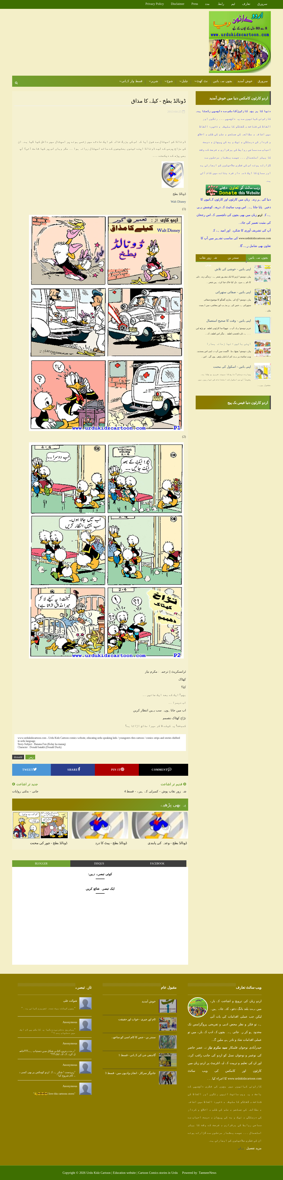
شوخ (170, 81)
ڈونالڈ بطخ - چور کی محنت (48, 843)
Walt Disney (178, 201)
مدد (207, 4)
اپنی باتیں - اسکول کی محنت (232, 366)
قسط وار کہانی (131, 81)
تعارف (246, 4)
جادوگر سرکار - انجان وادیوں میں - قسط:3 (130, 1073)
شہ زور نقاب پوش (208, 258)
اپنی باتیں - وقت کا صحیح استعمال (228, 320)
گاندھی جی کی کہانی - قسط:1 (137, 1055)
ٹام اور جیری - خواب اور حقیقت (137, 1019)
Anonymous (70, 1022)
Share (72, 769)
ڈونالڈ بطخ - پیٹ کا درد (111, 843)
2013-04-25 (174, 111)
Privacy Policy (154, 4)
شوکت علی (70, 1000)
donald (18, 757)
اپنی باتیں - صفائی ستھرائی (233, 292)
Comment (160, 769)
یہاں (241, 1148)
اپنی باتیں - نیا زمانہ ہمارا (229, 343)
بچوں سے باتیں (222, 81)
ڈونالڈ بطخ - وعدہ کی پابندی (167, 843)
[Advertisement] (93, 42)
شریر (154, 81)
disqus (99, 863)
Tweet (27, 769)
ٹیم (233, 4)
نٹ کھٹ (202, 81)
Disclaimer (177, 4)
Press (194, 4)
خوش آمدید (244, 81)
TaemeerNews (207, 1172)
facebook (157, 863)
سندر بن (233, 257)
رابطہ (220, 4)
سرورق (262, 4)
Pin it (116, 769)
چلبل (185, 81)
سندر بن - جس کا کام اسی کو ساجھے (134, 1037)
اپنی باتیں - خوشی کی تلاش (233, 269)
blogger (41, 863)
